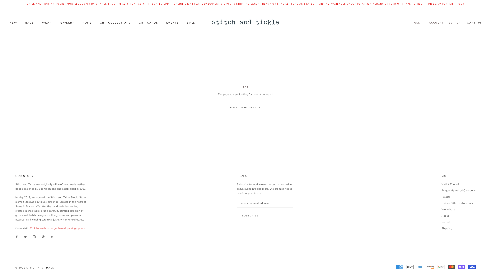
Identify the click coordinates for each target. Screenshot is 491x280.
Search (455, 22)
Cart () (474, 22)
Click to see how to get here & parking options (58, 228)
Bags (29, 22)
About (445, 216)
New (13, 22)
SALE (191, 22)
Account (436, 22)
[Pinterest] (43, 236)
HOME (87, 22)
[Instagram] (34, 236)
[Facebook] (16, 236)
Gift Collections (115, 22)
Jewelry (67, 22)
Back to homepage (245, 107)
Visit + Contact (450, 184)
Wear (47, 22)
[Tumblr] (52, 236)
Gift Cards (148, 22)
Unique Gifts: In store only (457, 203)
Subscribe (250, 215)
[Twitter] (25, 236)
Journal (446, 222)
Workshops (448, 209)
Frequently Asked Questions (459, 190)
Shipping (447, 228)
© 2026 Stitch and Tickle (34, 267)
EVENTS (172, 22)
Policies (446, 197)
